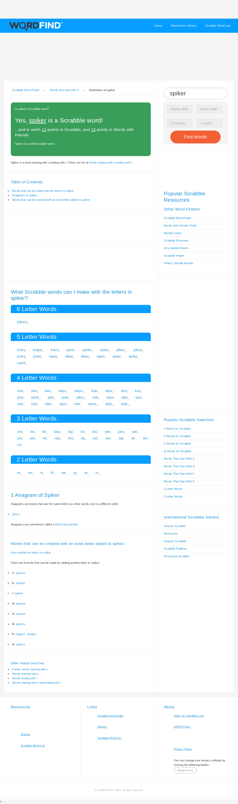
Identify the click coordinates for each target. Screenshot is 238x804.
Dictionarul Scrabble (176, 556)
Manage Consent (185, 770)
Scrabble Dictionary (176, 240)
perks (87, 350)
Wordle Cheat (172, 233)
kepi (62, 391)
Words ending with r (24, 678)
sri (19, 445)
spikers (20, 644)
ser (108, 438)
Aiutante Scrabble (175, 541)
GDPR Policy (182, 726)
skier (85, 356)
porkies (20, 613)
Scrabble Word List (33, 745)
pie (134, 432)
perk (35, 397)
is (41, 473)
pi (75, 473)
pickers (20, 573)
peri (20, 397)
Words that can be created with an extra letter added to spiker (51, 199)
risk (34, 404)
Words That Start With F (179, 473)
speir (101, 356)
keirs (21, 350)
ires (20, 391)
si (96, 473)
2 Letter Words (173, 488)
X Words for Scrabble (177, 443)
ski (145, 438)
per (107, 432)
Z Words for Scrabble (177, 436)
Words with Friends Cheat (180, 225)
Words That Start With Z (179, 458)
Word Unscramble (66, 524)
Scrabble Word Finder (177, 218)
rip (83, 438)
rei (45, 438)
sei (95, 438)
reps (110, 397)
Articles (25, 734)
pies (65, 397)
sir (133, 438)
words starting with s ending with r (110, 162)
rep (57, 438)
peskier (20, 583)
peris (71, 350)
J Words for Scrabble (177, 428)
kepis (37, 350)
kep (57, 432)
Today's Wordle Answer (178, 263)
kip (70, 432)
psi (32, 438)
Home (158, 25)
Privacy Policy (183, 749)
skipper (31, 634)
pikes (138, 350)
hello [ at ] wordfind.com (189, 715)
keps (79, 391)
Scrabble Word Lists (218, 25)
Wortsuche (171, 533)
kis (94, 432)
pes (121, 432)
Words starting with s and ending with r (36, 682)
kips (109, 391)
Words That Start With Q (179, 466)
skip (108, 404)
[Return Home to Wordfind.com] (35, 30)
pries (21, 356)
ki (52, 473)
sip (121, 438)
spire (21, 363)
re (86, 473)
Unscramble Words (176, 248)
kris (138, 391)
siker (69, 356)
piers (105, 350)
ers (19, 432)
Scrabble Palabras (175, 548)
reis (95, 397)
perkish (20, 603)
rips (138, 397)
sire (77, 404)
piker (121, 350)
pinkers (20, 624)
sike (48, 404)
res (70, 438)
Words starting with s (25, 673)
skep (92, 404)
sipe (63, 404)
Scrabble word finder (110, 715)
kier (95, 391)
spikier (19, 593)
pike (80, 397)
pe (64, 473)
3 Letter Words (173, 496)
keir (48, 391)
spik (124, 404)
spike (133, 356)
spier (117, 356)
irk (44, 432)
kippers (20, 634)
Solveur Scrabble (175, 526)
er (19, 473)
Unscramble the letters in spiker (31, 552)
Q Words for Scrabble (177, 451)
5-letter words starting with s (30, 669)
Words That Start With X (179, 481)
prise (37, 356)
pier (51, 397)
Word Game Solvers (184, 25)
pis (19, 438)
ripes (53, 356)
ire (32, 432)
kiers (55, 350)
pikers (22, 322)
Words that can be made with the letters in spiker (43, 190)
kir (83, 432)
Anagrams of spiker (24, 195)
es (30, 473)
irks (34, 391)
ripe (124, 397)
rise (20, 404)
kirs (124, 391)
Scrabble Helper (174, 255)
